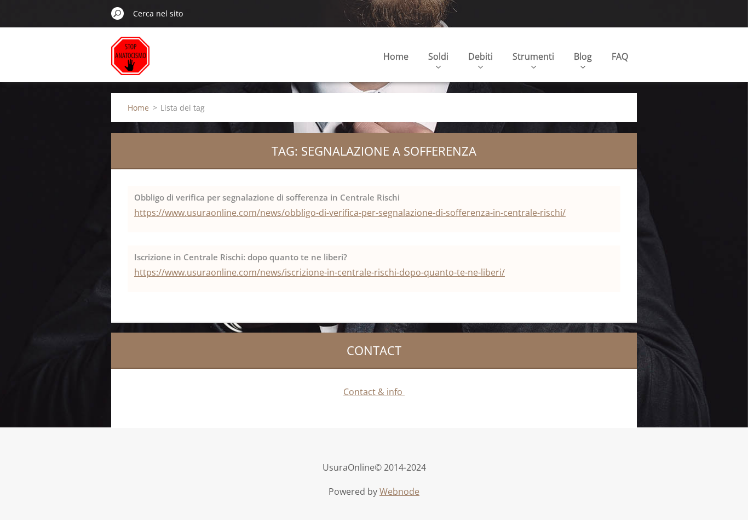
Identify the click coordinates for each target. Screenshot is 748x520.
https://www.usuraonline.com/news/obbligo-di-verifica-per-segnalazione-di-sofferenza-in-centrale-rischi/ (350, 213)
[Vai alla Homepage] (130, 62)
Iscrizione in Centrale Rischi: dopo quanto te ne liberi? (240, 257)
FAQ (620, 56)
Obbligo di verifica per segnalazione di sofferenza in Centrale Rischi (267, 197)
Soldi (438, 56)
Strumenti (533, 56)
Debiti (480, 56)
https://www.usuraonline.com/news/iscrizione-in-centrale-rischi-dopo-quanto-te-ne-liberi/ (319, 272)
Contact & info (374, 392)
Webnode (399, 491)
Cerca (117, 13)
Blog (583, 56)
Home (395, 56)
